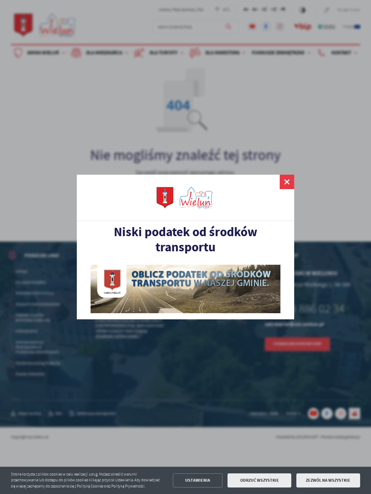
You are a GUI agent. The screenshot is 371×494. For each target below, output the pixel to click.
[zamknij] (287, 182)
